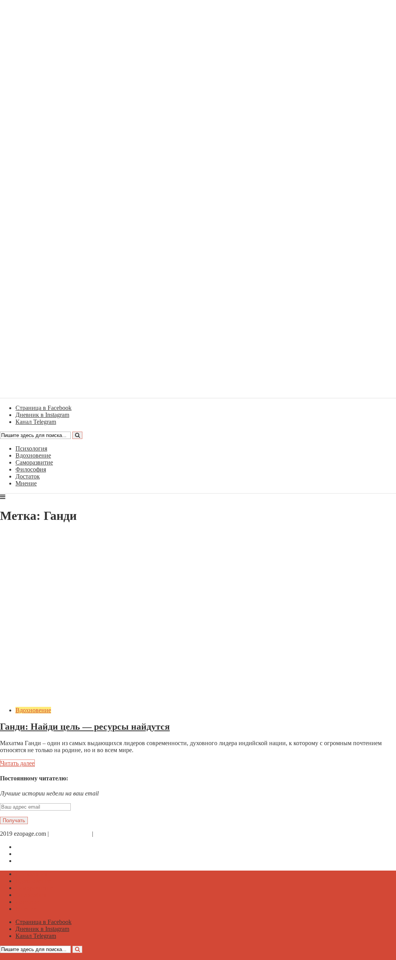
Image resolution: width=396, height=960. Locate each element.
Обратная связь (70, 833)
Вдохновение (33, 455)
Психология (31, 448)
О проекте (108, 833)
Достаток (27, 476)
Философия (30, 469)
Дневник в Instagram (42, 853)
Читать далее (17, 763)
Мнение (26, 483)
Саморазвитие (34, 462)
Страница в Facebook (43, 846)
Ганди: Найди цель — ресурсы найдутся (85, 727)
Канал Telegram (35, 860)
